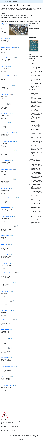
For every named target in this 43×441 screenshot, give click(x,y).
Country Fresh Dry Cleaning (7, 169)
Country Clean (4, 103)
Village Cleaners (4, 122)
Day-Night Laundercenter (6, 85)
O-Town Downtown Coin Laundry (8, 272)
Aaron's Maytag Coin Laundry (7, 150)
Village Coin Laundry (5, 94)
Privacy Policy (14, 1)
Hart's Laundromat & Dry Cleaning (8, 197)
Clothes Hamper (4, 66)
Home (2, 1)
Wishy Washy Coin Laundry (6, 385)
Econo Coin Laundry (5, 113)
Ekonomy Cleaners (5, 329)
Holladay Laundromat (3, 37)
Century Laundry (4, 244)
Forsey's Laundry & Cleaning (7, 132)
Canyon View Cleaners (5, 301)
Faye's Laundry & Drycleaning (7, 57)
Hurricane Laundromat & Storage (8, 47)
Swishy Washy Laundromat (7, 282)
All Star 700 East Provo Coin (7, 179)
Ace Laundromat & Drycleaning (7, 225)
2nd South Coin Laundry (6, 216)
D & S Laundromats (5, 207)
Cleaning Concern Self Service (7, 366)
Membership (8, 1)
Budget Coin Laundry (5, 235)
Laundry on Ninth (5, 188)
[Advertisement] (21, 402)
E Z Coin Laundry (4, 338)
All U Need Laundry (5, 160)
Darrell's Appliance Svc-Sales (7, 319)
